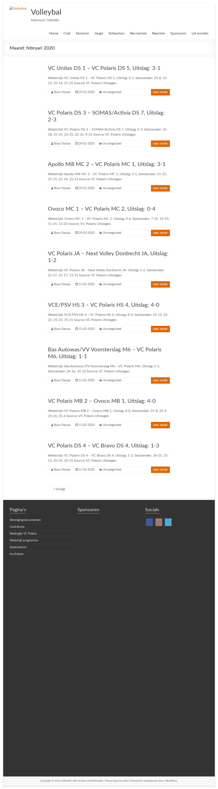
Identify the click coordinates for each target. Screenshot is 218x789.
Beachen (158, 33)
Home (53, 33)
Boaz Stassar (62, 92)
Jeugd (98, 33)
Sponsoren (178, 33)
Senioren (82, 33)
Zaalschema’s (18, 547)
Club (66, 33)
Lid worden (200, 33)
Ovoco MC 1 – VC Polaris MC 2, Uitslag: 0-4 (101, 209)
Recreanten (138, 33)
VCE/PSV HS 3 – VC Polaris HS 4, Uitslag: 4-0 (103, 305)
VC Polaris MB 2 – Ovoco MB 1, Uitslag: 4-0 (102, 401)
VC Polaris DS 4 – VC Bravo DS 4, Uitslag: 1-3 (103, 445)
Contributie (17, 526)
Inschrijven (17, 554)
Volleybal (46, 12)
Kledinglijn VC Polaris (23, 533)
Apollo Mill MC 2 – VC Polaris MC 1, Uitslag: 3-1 (107, 164)
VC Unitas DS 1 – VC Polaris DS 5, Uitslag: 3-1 (104, 68)
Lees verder (160, 92)
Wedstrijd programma (24, 540)
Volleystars (116, 33)
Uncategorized (112, 92)
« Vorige (59, 489)
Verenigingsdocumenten (25, 520)
